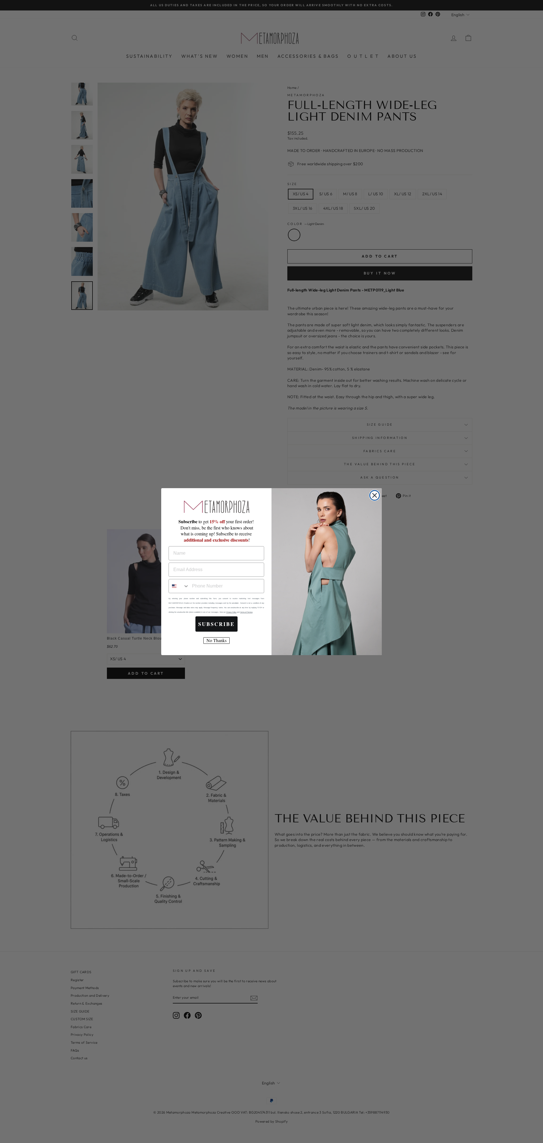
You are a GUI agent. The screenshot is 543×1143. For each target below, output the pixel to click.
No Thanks (216, 640)
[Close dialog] (375, 495)
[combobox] (179, 586)
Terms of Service (246, 612)
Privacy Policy (231, 612)
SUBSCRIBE (216, 624)
